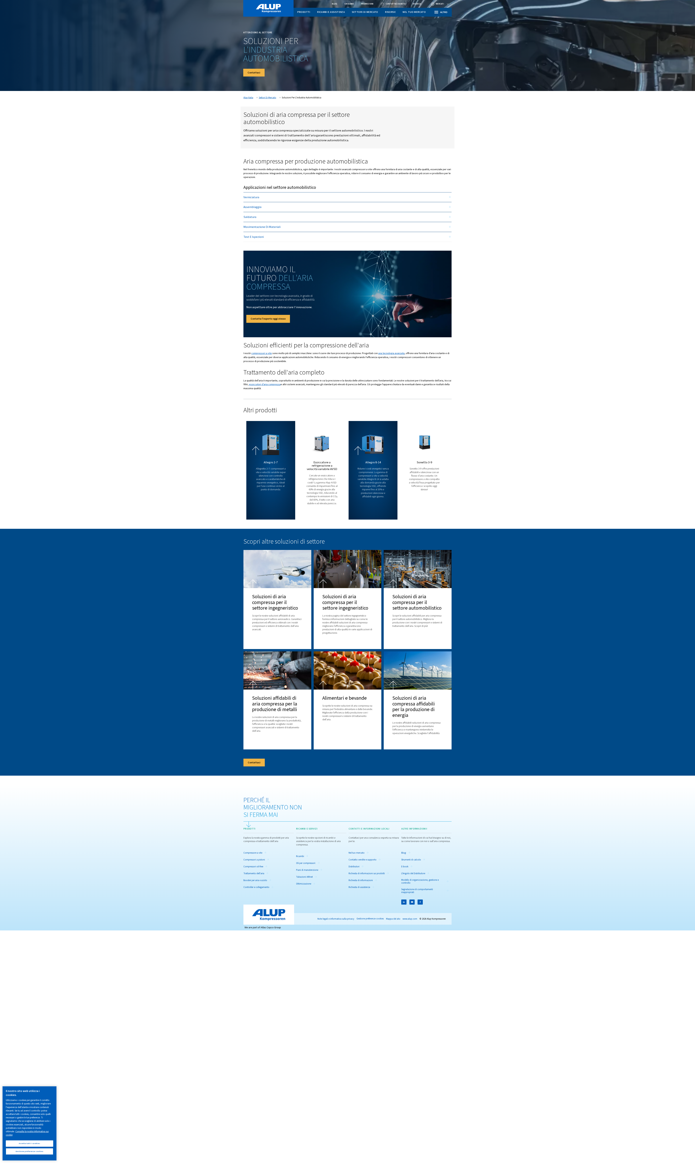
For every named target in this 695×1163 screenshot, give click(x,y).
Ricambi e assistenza (331, 12)
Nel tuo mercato (414, 12)
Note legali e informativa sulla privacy (335, 918)
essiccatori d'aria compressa (265, 384)
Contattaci (254, 73)
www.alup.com (410, 918)
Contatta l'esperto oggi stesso (268, 319)
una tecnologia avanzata (391, 353)
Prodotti (303, 12)
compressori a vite (261, 353)
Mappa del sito (393, 918)
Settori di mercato (365, 12)
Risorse (390, 12)
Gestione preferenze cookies (370, 919)
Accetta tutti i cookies (29, 1143)
